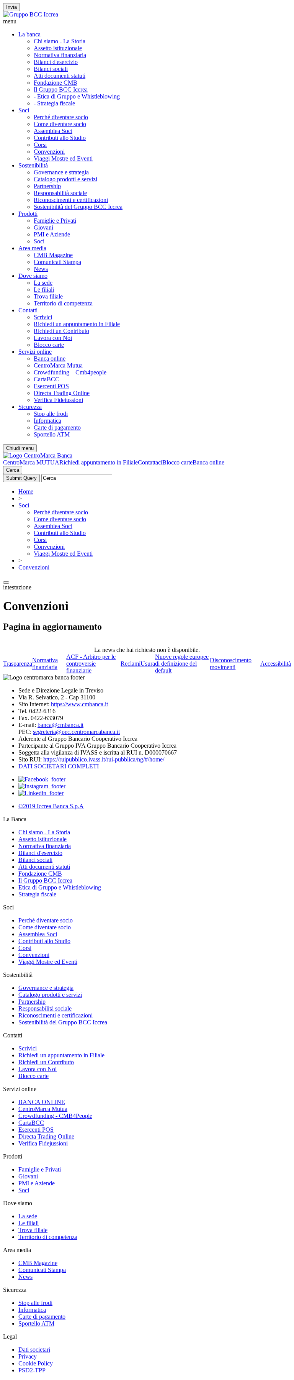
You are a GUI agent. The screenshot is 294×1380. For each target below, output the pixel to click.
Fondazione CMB (55, 82)
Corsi (40, 144)
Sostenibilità (33, 165)
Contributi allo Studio (60, 138)
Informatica (47, 420)
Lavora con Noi (53, 338)
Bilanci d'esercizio (56, 62)
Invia (11, 7)
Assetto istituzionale (58, 48)
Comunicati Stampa (57, 262)
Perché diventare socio (61, 117)
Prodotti (28, 213)
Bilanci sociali (51, 69)
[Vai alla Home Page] (37, 455)
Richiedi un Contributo (61, 331)
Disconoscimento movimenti (231, 663)
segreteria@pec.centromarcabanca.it (76, 732)
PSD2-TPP (32, 1370)
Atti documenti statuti (59, 75)
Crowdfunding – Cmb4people (70, 372)
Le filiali (44, 289)
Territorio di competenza (63, 303)
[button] (147, 21)
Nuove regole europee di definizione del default (182, 663)
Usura (147, 663)
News (41, 269)
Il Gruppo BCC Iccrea (61, 89)
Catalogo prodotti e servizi (65, 179)
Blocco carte (49, 344)
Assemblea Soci (53, 131)
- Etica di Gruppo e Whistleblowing (77, 96)
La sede (43, 282)
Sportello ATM (52, 434)
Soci (23, 110)
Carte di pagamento (57, 427)
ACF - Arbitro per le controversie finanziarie (91, 663)
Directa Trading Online (62, 393)
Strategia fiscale (37, 894)
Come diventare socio (60, 124)
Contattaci (150, 462)
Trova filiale (48, 296)
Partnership (47, 186)
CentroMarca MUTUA (31, 462)
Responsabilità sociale (60, 193)
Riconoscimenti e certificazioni (71, 200)
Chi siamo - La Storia (59, 41)
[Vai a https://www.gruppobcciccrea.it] (30, 14)
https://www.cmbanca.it (79, 704)
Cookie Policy (35, 1363)
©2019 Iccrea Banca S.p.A (51, 806)
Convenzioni (49, 151)
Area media (32, 248)
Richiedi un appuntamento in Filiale (77, 324)
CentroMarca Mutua (58, 365)
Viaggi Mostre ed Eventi (63, 158)
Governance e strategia (61, 172)
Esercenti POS (51, 386)
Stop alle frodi (51, 413)
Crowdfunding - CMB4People (55, 1116)
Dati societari (34, 1349)
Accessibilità (275, 663)
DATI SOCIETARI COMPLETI (58, 766)
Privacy (27, 1356)
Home (25, 491)
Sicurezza (30, 407)
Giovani (43, 227)
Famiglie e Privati (55, 220)
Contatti (28, 310)
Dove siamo (32, 275)
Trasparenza (17, 663)
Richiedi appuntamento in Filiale (98, 462)
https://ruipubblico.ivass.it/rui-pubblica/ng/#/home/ (103, 759)
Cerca (12, 470)
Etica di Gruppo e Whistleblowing (59, 887)
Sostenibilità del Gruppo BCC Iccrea (78, 206)
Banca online (49, 358)
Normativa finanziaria (60, 55)
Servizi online (35, 351)
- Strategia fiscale (54, 103)
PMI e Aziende (52, 234)
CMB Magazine (53, 255)
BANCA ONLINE (41, 1102)
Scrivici (43, 317)
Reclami (130, 663)
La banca (29, 34)
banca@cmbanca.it (60, 725)
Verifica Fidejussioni (43, 1143)
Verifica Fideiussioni (58, 400)
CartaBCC (46, 379)
